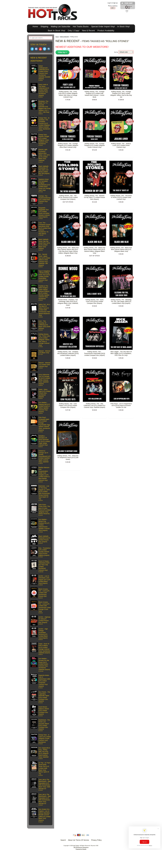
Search (63, 840)
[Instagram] (48, 49)
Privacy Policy (96, 840)
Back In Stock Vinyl (56, 30)
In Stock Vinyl (123, 26)
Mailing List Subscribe (60, 26)
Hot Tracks (76, 845)
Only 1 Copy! (73, 30)
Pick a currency (112, 6)
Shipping (44, 26)
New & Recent (88, 30)
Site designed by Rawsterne (81, 847)
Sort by (116, 52)
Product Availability (105, 30)
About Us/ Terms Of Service (78, 840)
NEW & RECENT (64, 36)
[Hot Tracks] (52, 21)
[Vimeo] (44, 49)
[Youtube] (40, 49)
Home (35, 26)
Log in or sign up (113, 3)
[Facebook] (36, 49)
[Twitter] (32, 49)
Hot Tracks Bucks (81, 26)
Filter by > (62, 52)
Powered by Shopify (81, 849)
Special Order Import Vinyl (103, 26)
